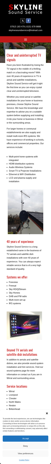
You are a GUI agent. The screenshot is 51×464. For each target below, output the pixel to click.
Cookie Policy (24, 460)
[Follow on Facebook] (28, 20)
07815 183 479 (17, 26)
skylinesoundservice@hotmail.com (25, 30)
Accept (25, 438)
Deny (25, 446)
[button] (47, 413)
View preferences (25, 453)
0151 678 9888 (33, 26)
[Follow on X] (22, 20)
